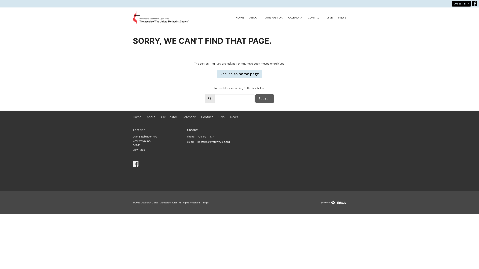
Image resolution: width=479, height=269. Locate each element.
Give (330, 17)
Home (240, 17)
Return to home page (239, 73)
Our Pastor (274, 17)
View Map (139, 149)
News (342, 17)
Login (206, 202)
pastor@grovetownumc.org (213, 141)
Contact (314, 17)
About (254, 17)
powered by (331, 205)
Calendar (295, 17)
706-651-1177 (461, 3)
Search (264, 98)
